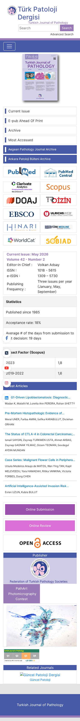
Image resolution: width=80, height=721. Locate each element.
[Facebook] (6, 338)
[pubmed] (22, 171)
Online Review (40, 526)
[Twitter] (6, 353)
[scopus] (59, 187)
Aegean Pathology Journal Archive (32, 149)
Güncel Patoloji (40, 679)
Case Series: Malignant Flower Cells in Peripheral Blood (39, 460)
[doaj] (22, 200)
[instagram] (6, 383)
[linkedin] (6, 398)
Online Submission (40, 509)
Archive (14, 130)
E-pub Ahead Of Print (25, 121)
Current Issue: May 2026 (27, 254)
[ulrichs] (59, 213)
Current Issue (19, 111)
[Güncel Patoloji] (40, 674)
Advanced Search (62, 34)
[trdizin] (59, 199)
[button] (71, 625)
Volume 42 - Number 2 (26, 259)
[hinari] (22, 227)
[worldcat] (22, 239)
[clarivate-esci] (22, 187)
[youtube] (6, 368)
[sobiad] (59, 239)
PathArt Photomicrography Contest (22, 593)
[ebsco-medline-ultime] (22, 213)
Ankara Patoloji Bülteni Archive (29, 159)
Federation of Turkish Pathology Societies (38, 581)
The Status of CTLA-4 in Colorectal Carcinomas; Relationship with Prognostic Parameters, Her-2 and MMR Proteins (39, 434)
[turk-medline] (59, 227)
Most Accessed (20, 140)
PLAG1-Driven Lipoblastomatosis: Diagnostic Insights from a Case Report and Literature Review (36, 397)
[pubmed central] (59, 172)
